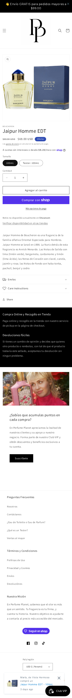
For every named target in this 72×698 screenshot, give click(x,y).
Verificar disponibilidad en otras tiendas (25, 223)
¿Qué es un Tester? (17, 530)
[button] (4, 30)
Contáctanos (14, 514)
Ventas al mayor (16, 538)
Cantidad (7, 170)
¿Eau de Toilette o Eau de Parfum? (26, 522)
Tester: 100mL (31, 163)
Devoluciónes (14, 583)
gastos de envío (12, 144)
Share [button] (10, 299)
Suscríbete (21, 458)
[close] (68, 4)
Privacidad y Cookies (18, 568)
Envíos (10, 575)
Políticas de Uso (16, 560)
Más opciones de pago (36, 208)
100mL (10, 163)
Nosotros (12, 506)
